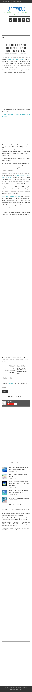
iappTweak (16, 9)
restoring (26, 359)
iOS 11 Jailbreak (7, 357)
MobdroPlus (5, 518)
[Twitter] (10, 20)
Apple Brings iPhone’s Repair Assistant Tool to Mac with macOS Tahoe (18, 468)
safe (2, 361)
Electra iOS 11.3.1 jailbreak (16, 59)
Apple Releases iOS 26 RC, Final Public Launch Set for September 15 (18, 492)
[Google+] (19, 20)
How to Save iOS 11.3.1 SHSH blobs (10, 371)
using (5, 361)
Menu (3, 38)
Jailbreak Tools (6, 1)
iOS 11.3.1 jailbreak (10, 359)
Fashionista (13, 690)
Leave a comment (23, 53)
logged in (12, 383)
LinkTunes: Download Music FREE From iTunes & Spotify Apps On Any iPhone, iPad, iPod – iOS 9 (16, 523)
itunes (16, 359)
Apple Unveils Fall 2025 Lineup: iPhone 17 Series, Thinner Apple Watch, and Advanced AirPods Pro (19, 483)
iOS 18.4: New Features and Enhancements (19, 498)
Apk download (6, 522)
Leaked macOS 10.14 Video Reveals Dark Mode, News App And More (22, 370)
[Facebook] (15, 20)
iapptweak (15, 53)
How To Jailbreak (17, 1)
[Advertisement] (16, 90)
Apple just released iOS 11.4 (11, 196)
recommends (21, 359)
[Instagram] (28, 20)
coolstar (4, 359)
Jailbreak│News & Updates (16, 357)
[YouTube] (23, 20)
